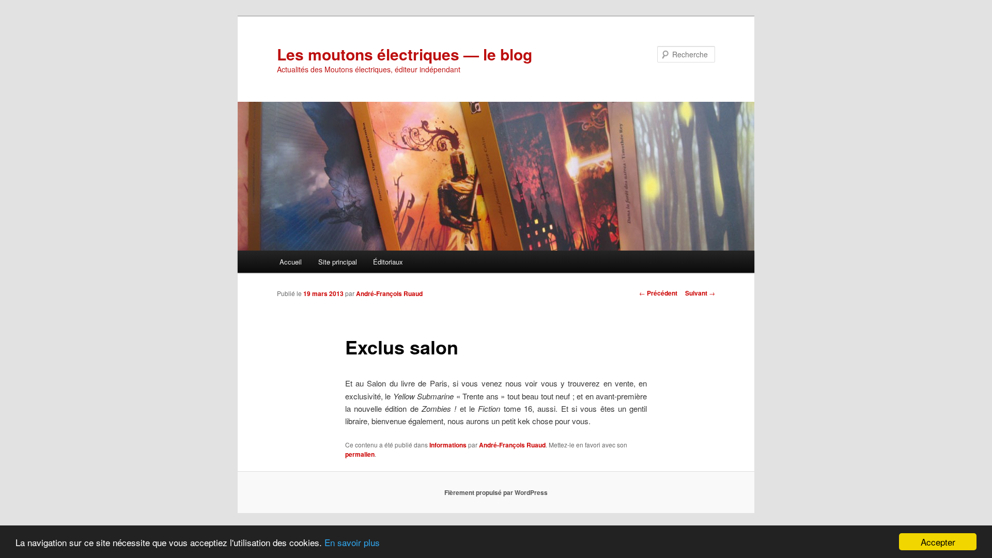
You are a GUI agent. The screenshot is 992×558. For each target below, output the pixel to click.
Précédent (658, 293)
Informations (448, 445)
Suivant (700, 293)
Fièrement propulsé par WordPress (496, 492)
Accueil (291, 262)
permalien (360, 454)
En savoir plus (352, 542)
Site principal (337, 262)
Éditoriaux (388, 262)
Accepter (938, 541)
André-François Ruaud (389, 293)
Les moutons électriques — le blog (404, 54)
